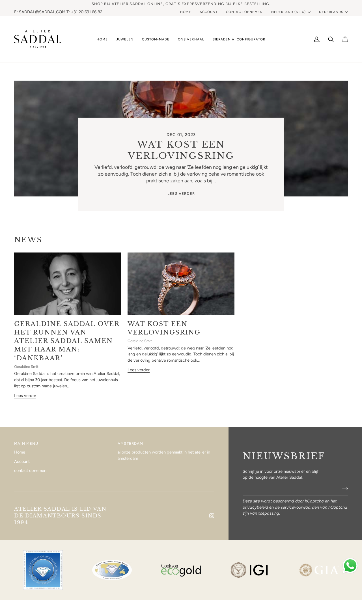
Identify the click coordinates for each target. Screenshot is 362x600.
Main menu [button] (26, 443)
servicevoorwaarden (300, 507)
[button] (125, 39)
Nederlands (331, 12)
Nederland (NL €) (288, 12)
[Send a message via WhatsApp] (350, 566)
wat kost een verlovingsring (181, 150)
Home (19, 452)
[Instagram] (211, 515)
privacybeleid (255, 507)
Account (22, 461)
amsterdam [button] (130, 443)
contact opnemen (30, 470)
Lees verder (181, 193)
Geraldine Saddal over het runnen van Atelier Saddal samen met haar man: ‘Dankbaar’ (66, 341)
